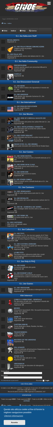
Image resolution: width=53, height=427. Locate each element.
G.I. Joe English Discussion (25, 106)
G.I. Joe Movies (26, 114)
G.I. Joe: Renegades (22, 191)
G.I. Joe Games (26, 284)
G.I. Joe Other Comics (23, 179)
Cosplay (17, 74)
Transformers (20, 332)
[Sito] (26, 7)
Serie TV (17, 317)
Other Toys (19, 356)
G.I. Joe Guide (19, 265)
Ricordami (39, 380)
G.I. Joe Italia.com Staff (26, 36)
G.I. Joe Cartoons (26, 187)
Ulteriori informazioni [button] (13, 416)
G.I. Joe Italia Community (26, 61)
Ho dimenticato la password (9, 380)
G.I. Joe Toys (19, 233)
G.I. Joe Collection (26, 229)
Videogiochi (19, 364)
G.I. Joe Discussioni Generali (26, 82)
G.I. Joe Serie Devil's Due (24, 165)
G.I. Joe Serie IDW (21, 172)
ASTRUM (27, 401)
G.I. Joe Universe (21, 94)
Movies (17, 308)
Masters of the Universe (25, 340)
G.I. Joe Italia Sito (14, 54)
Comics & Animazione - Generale (28, 299)
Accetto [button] (14, 422)
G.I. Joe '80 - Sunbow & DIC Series (27, 207)
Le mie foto (19, 253)
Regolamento (13, 40)
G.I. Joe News (19, 86)
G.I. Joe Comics (26, 152)
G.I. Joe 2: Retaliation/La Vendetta (28, 127)
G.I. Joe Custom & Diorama (25, 244)
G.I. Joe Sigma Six (21, 215)
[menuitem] (22, 31)
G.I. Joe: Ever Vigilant (23, 135)
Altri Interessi (26, 296)
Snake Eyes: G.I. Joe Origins (26, 144)
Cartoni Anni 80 (21, 324)
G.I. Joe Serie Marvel (23, 156)
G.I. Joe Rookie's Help (23, 273)
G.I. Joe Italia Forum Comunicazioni (29, 47)
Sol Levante (19, 347)
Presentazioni (20, 65)
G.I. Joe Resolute (21, 198)
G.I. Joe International (26, 102)
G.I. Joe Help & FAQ (26, 261)
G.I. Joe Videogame (22, 288)
